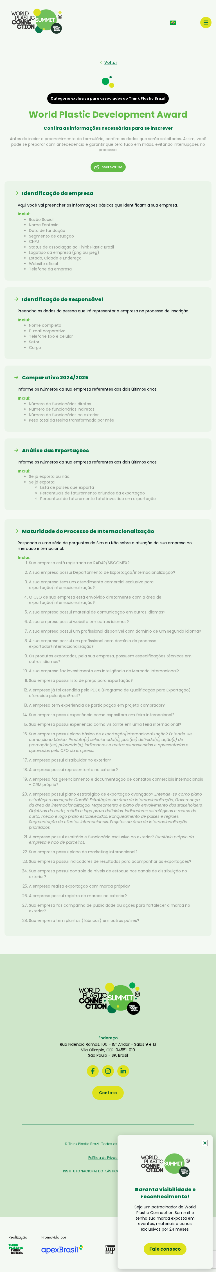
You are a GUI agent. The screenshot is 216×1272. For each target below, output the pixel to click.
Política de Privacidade (108, 1157)
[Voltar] (101, 63)
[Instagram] (108, 1071)
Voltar (110, 62)
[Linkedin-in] (123, 1071)
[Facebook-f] (93, 1071)
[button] (205, 1143)
